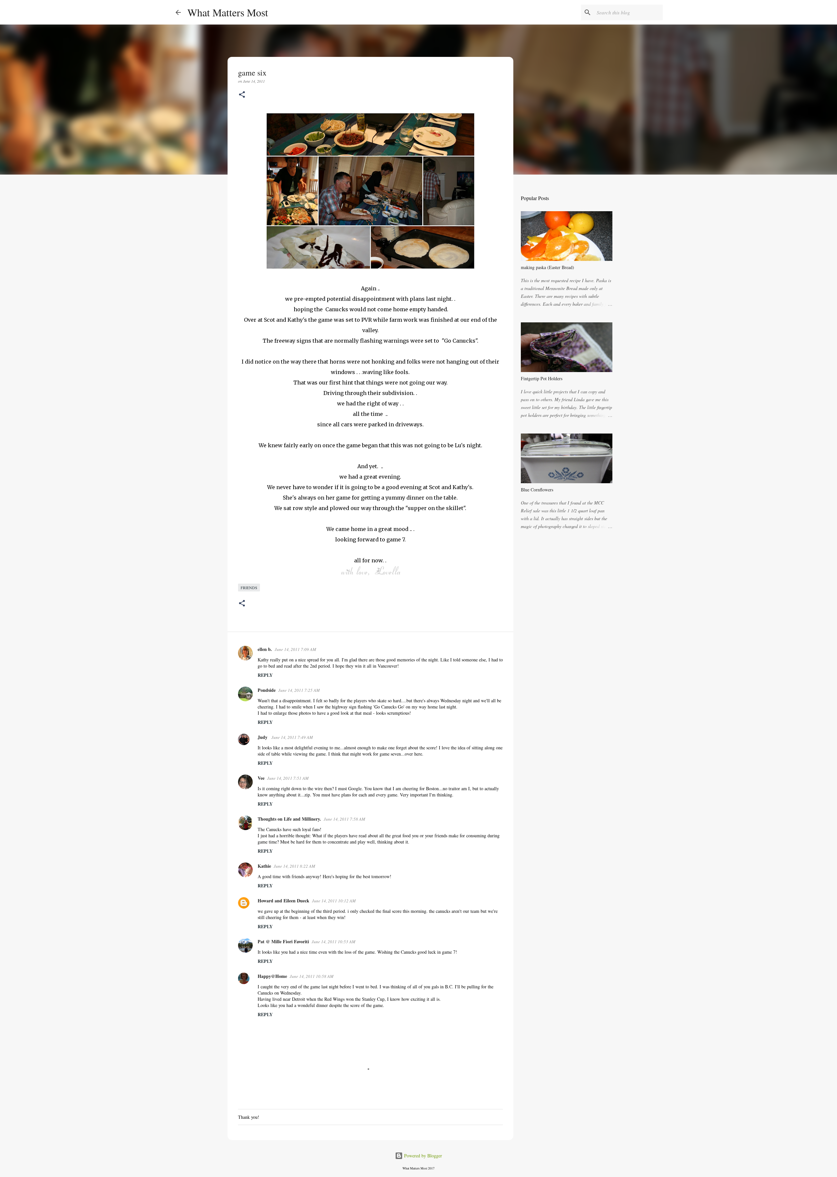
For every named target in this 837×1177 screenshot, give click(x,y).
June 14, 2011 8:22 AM (294, 866)
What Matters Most (227, 12)
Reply (265, 675)
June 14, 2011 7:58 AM (344, 819)
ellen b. (265, 649)
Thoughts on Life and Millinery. (289, 818)
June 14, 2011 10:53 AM (333, 942)
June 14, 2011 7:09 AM (295, 649)
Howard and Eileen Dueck (283, 900)
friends (249, 587)
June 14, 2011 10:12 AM (334, 901)
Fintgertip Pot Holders (541, 378)
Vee (261, 778)
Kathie (264, 865)
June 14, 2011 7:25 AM (299, 690)
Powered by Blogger (422, 1155)
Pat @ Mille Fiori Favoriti (283, 941)
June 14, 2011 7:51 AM (288, 778)
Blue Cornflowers (537, 489)
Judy (263, 737)
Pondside (267, 690)
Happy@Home (272, 976)
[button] (242, 95)
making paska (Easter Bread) (547, 267)
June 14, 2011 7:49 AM (292, 737)
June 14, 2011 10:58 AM (311, 976)
